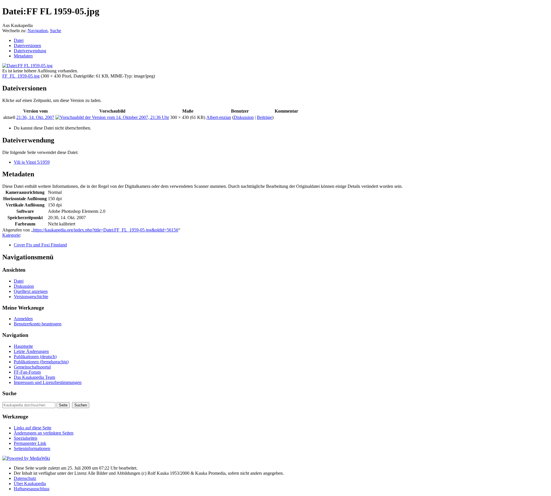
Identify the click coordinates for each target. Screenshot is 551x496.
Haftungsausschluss (31, 488)
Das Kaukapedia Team (34, 377)
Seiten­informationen (32, 448)
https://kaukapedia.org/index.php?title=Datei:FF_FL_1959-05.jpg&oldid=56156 (105, 229)
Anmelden (23, 318)
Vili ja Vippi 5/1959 (32, 162)
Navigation (38, 30)
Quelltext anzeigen (31, 291)
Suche (55, 30)
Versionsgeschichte (31, 296)
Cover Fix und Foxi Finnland (40, 244)
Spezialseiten (25, 438)
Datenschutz (25, 478)
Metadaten (23, 55)
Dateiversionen (27, 45)
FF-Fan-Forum (27, 372)
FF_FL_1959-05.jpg (21, 76)
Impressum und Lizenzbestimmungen (48, 382)
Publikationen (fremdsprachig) (41, 361)
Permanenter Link (30, 443)
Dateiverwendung (30, 50)
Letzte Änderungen (31, 351)
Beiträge (264, 117)
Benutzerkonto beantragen (37, 323)
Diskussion (244, 117)
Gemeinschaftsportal (32, 366)
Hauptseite (23, 346)
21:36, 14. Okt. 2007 (35, 117)
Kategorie (11, 235)
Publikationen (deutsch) (35, 356)
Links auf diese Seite (32, 427)
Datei (19, 40)
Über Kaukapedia (30, 483)
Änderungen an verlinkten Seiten (43, 433)
